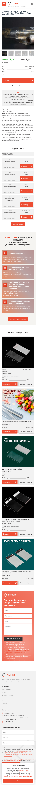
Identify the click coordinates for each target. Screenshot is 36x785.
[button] (4, 53)
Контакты (4, 706)
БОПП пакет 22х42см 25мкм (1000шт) (13, 469)
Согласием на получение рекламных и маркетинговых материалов (18, 651)
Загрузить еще (18, 224)
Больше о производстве (18, 319)
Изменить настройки (25, 776)
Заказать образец (18, 86)
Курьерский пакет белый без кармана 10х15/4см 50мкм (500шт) (16, 572)
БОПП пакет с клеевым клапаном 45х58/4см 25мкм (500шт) (17, 370)
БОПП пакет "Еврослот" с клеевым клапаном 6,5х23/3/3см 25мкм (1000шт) (15, 520)
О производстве (6, 689)
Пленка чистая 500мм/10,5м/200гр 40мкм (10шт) (16, 421)
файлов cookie (24, 770)
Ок (18, 780)
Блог (3, 700)
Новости (4, 703)
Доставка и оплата (7, 695)
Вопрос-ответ (6, 698)
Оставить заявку (12, 639)
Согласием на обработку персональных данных (17, 648)
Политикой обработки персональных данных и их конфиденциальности (18, 655)
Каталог (4, 692)
